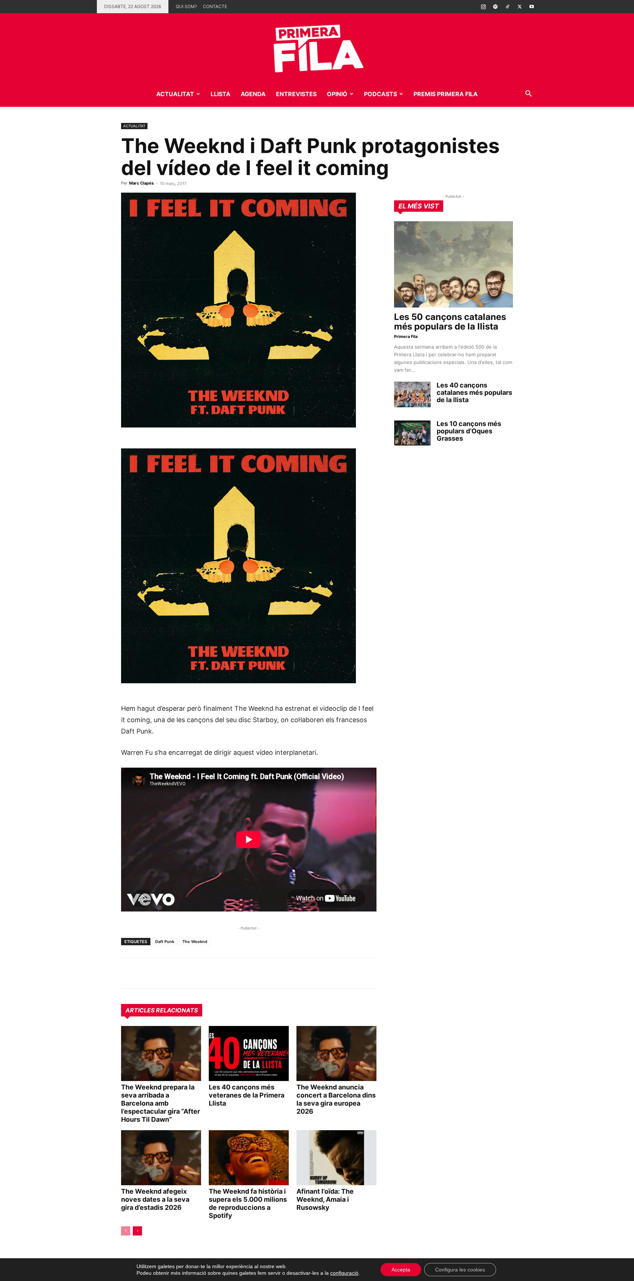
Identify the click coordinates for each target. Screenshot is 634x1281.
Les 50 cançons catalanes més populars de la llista (450, 322)
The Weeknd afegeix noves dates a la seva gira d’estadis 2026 (155, 1199)
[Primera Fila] (317, 47)
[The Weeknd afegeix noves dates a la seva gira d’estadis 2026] (161, 1157)
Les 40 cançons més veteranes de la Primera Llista (246, 1095)
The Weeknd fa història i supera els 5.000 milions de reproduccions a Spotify (248, 1203)
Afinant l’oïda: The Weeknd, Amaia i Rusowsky (325, 1199)
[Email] (196, 973)
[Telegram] (145, 973)
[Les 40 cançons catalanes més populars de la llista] (412, 394)
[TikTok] (507, 6)
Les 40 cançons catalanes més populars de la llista (474, 392)
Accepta (400, 1270)
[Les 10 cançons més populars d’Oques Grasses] (412, 433)
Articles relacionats (161, 1010)
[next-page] (137, 1230)
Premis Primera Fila (445, 94)
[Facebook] (179, 973)
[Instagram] (483, 6)
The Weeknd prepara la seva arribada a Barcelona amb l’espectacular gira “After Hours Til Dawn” (160, 1103)
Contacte (215, 6)
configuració (344, 1273)
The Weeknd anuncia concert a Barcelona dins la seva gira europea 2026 (336, 1099)
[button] (528, 94)
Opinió (337, 94)
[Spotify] (495, 6)
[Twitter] (519, 6)
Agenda (253, 94)
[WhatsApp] (128, 973)
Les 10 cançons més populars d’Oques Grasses (469, 431)
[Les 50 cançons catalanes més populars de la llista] (453, 264)
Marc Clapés (141, 183)
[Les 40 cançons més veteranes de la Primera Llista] (249, 1053)
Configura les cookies (460, 1270)
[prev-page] (125, 1230)
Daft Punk (164, 941)
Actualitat (175, 94)
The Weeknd (194, 941)
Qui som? (186, 6)
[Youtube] (531, 6)
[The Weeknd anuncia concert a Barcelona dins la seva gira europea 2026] (336, 1053)
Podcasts (380, 94)
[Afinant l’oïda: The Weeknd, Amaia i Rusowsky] (336, 1157)
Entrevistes (296, 94)
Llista (220, 94)
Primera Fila (406, 336)
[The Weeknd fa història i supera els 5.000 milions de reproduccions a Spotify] (249, 1157)
